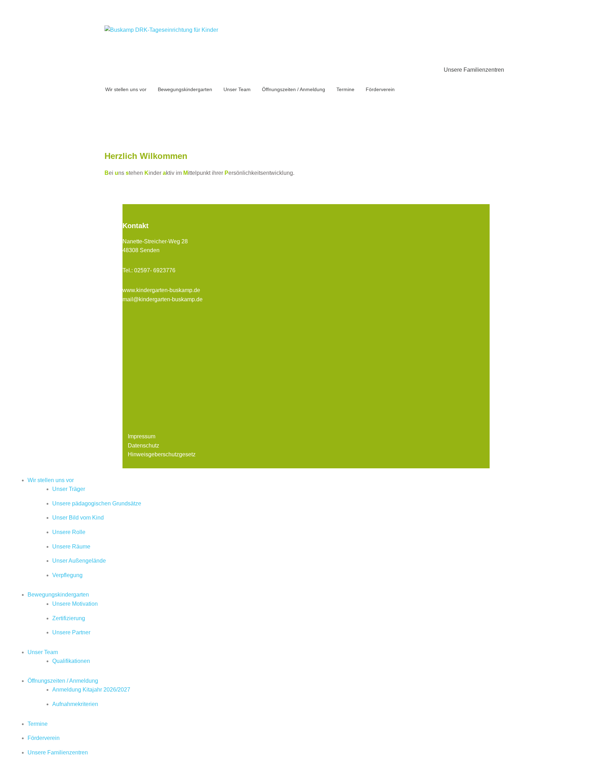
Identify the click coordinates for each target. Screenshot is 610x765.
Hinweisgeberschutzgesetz (162, 454)
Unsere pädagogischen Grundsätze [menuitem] (96, 503)
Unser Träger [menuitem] (68, 489)
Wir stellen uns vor (125, 89)
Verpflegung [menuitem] (67, 575)
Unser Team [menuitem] (43, 652)
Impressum (141, 436)
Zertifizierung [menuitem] (68, 618)
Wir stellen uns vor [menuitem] (51, 480)
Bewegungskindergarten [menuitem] (58, 595)
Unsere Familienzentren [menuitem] (58, 752)
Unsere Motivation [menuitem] (75, 604)
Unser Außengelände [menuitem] (79, 561)
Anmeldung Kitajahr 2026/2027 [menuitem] (91, 690)
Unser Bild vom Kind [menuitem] (78, 518)
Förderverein (380, 89)
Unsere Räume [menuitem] (71, 547)
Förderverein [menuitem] (44, 738)
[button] (274, 116)
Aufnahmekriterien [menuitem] (75, 704)
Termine (345, 89)
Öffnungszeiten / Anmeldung (293, 89)
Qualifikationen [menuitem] (71, 661)
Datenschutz (143, 446)
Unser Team (237, 89)
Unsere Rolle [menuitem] (68, 532)
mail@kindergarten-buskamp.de (162, 299)
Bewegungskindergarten (185, 89)
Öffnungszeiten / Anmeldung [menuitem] (63, 681)
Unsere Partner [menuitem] (71, 632)
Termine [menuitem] (38, 724)
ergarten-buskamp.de (173, 290)
